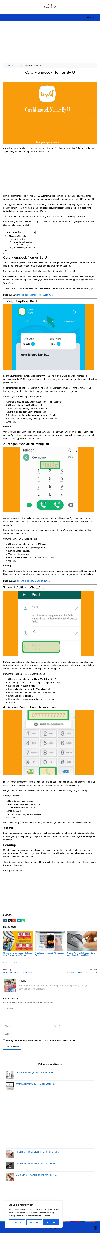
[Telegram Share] (19, 920)
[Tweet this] (10, 920)
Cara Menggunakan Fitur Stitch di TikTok (81, 970)
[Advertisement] (50, 41)
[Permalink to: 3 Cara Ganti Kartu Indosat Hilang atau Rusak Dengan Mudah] (82, 941)
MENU (92, 17)
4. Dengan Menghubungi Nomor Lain (21, 247)
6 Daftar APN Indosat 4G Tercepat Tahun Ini (49, 953)
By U (13, 963)
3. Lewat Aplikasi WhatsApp (18, 244)
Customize (17, 1222)
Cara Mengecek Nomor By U (16, 236)
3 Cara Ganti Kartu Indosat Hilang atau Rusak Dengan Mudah (81, 953)
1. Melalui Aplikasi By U (16, 239)
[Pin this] (14, 920)
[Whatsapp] (23, 920)
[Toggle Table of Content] (32, 232)
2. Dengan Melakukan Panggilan (20, 242)
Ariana (22, 980)
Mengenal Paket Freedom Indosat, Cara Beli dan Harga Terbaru (17, 953)
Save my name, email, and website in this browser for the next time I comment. (41, 1040)
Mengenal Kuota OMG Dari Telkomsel (32, 580)
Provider (19, 963)
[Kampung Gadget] (50, 5)
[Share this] (5, 920)
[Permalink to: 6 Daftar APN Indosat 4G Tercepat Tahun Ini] (50, 941)
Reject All (34, 1222)
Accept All (51, 1222)
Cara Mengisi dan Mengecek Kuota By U (34, 294)
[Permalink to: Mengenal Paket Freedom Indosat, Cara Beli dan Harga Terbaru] (18, 941)
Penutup (8, 250)
